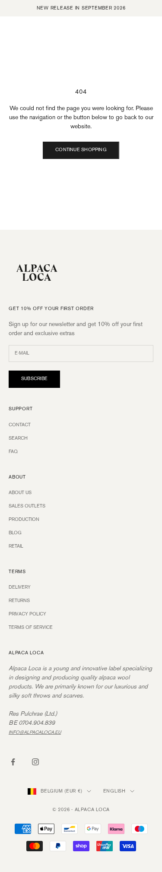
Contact (20, 425)
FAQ (13, 452)
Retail (16, 546)
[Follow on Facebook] (13, 762)
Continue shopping (81, 150)
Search (18, 438)
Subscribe (34, 379)
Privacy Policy (27, 614)
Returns (19, 601)
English (114, 791)
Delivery (20, 587)
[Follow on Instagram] (35, 762)
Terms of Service (31, 627)
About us (20, 493)
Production (24, 519)
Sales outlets (27, 506)
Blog (15, 533)
